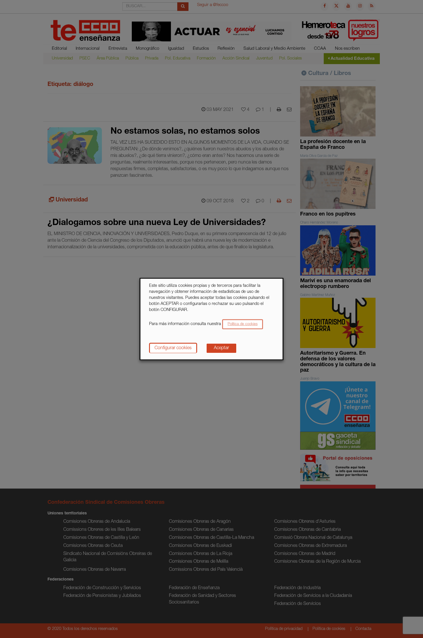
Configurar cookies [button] (173, 348)
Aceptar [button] (221, 348)
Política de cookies (243, 324)
